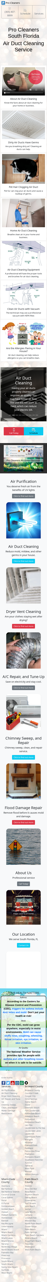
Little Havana (7, 1226)
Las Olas (29, 1125)
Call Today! (23, 884)
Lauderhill (29, 1133)
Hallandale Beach (33, 1113)
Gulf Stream (30, 1203)
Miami (4, 1229)
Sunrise (28, 1162)
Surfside (5, 1270)
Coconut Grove (8, 1194)
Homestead (6, 1217)
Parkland (29, 1148)
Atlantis (28, 1186)
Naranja (5, 1244)
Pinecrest (5, 1255)
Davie (27, 1104)
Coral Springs (31, 1099)
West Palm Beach (33, 1249)
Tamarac (29, 1165)
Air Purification (8, 1090)
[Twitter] (8, 1083)
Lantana (28, 1215)
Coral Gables (7, 1197)
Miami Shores (7, 1241)
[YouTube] (13, 1083)
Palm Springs (31, 1232)
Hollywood (30, 1119)
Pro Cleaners (12, 2)
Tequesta (29, 1244)
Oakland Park (31, 1145)
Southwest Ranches (34, 1159)
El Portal (5, 1203)
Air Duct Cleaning (9, 1093)
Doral (4, 1200)
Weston (28, 1171)
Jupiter (28, 1209)
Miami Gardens (8, 1235)
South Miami (7, 1261)
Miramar (29, 1142)
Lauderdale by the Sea (35, 1128)
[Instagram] (17, 1083)
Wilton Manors (31, 1174)
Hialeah (4, 1212)
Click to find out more (23, 496)
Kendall (4, 1220)
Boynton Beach (32, 1194)
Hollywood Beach (33, 1122)
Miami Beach (7, 1232)
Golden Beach (7, 1209)
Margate (29, 1139)
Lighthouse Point (32, 1136)
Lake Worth (30, 1212)
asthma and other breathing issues (23, 1059)
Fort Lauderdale (32, 1110)
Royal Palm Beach (33, 1241)
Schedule (25, 13)
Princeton (5, 1258)
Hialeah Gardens (9, 1215)
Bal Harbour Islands (10, 1191)
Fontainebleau (7, 1206)
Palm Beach (30, 1229)
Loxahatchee (31, 1217)
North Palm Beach (33, 1223)
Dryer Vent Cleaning (10, 1096)
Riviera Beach (31, 1238)
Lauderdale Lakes (33, 1131)
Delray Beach (31, 1197)
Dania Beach (30, 1102)
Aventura (5, 1186)
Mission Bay (30, 1220)
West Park (29, 1168)
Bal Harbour (7, 1188)
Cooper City (30, 1096)
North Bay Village (9, 1246)
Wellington (30, 1246)
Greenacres (30, 1200)
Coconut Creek (31, 1093)
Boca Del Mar (31, 1188)
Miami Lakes (7, 1238)
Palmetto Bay (7, 1252)
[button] (5, 394)
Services (39, 13)
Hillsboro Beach (32, 1116)
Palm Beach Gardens (34, 1235)
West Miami (6, 1272)
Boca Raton (30, 1191)
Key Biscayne (7, 1223)
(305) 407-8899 (10, 13)
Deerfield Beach (32, 1107)
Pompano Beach (32, 1157)
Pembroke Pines (32, 1151)
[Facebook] (3, 1083)
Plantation (29, 1154)
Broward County (32, 1090)
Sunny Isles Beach (9, 1267)
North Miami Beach (10, 1249)
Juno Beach (30, 1206)
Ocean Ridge (31, 1226)
